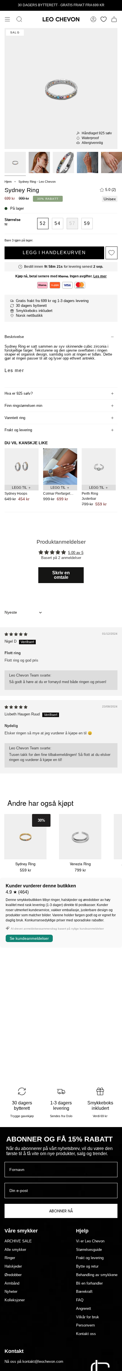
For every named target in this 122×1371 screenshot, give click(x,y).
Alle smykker (15, 1250)
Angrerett (83, 1309)
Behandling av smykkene (96, 1275)
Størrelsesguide (89, 1250)
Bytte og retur (87, 1266)
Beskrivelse (14, 337)
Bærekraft (84, 1292)
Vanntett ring (15, 418)
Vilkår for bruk (87, 1317)
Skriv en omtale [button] (61, 575)
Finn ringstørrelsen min (23, 406)
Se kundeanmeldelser (29, 938)
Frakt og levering (18, 430)
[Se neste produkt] (116, 475)
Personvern (85, 1325)
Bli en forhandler (89, 1283)
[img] (16, 634)
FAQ (79, 1300)
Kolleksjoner (15, 1300)
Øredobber (13, 1275)
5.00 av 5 (75, 553)
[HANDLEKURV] (114, 19)
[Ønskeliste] (103, 19)
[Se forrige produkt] (5, 475)
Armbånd (12, 1283)
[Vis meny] (7, 19)
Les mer (100, 276)
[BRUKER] (93, 19)
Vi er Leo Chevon (90, 1241)
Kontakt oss (86, 1334)
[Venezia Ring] (80, 836)
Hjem (8, 181)
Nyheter (11, 1292)
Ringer (10, 1258)
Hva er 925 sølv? (19, 394)
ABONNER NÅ (61, 1211)
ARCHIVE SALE (18, 1241)
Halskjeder (13, 1266)
